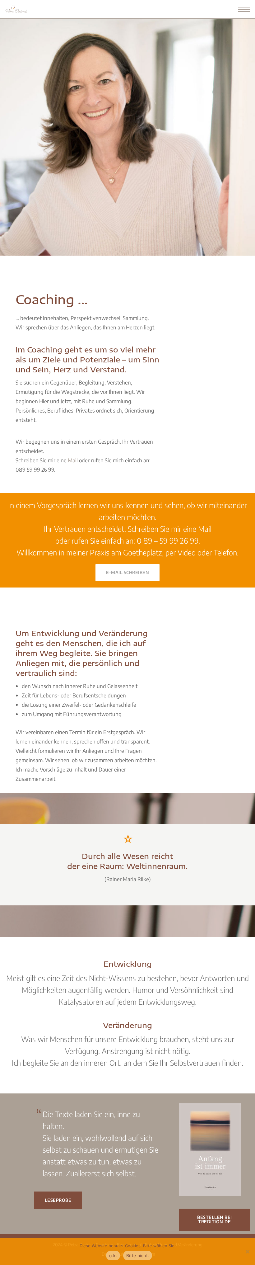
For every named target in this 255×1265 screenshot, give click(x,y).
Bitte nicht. (137, 1255)
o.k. (113, 1255)
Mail (73, 460)
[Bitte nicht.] (247, 1251)
